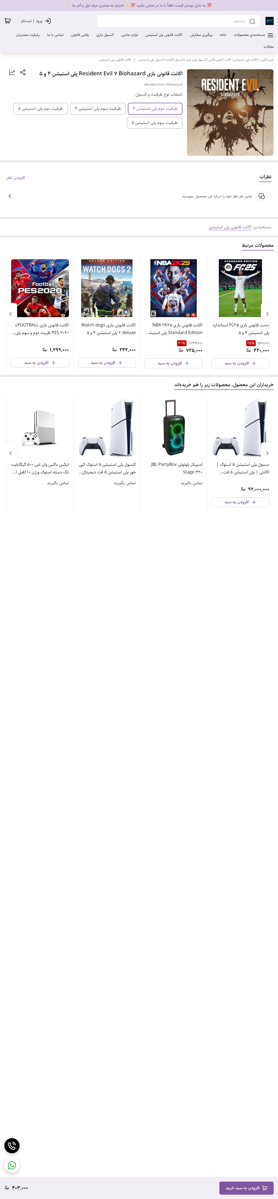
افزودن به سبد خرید (243, 1188)
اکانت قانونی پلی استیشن (115, 59)
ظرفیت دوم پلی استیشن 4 (155, 108)
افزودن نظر (16, 177)
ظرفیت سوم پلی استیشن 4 (98, 108)
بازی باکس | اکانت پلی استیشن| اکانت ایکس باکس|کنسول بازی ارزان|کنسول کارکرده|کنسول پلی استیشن (206, 59)
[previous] (267, 314)
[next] (10, 314)
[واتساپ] (12, 1165)
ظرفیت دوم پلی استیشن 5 (40, 108)
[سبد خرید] (7, 21)
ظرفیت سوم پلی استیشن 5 (155, 122)
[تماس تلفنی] (12, 1145)
